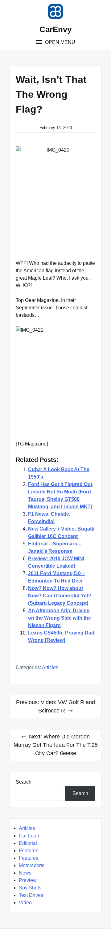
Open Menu (59, 42)
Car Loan (29, 835)
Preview (28, 880)
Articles (50, 667)
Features (28, 858)
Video (25, 902)
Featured (29, 850)
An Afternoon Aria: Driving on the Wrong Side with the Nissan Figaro (59, 618)
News (25, 872)
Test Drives (31, 895)
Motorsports (31, 865)
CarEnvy (55, 29)
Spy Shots (30, 887)
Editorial (28, 843)
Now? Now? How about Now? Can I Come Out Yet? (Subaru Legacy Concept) (59, 596)
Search (23, 782)
